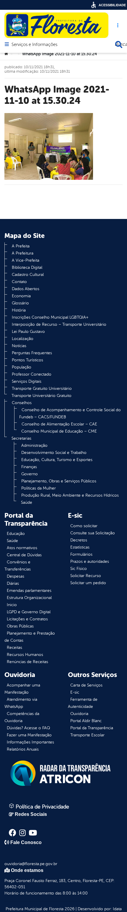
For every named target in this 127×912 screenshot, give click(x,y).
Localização (22, 338)
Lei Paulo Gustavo (28, 331)
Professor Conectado (31, 374)
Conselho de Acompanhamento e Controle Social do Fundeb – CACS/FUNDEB (70, 413)
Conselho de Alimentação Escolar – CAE (59, 424)
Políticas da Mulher (38, 488)
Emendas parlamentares (29, 590)
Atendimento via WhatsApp (20, 703)
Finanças (29, 467)
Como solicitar (83, 526)
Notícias (19, 346)
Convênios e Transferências (17, 565)
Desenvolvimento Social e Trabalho (54, 452)
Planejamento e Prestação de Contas (29, 637)
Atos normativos (22, 548)
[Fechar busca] (119, 44)
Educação (16, 533)
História (19, 310)
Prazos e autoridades (89, 561)
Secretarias (21, 438)
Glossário (20, 303)
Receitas (14, 647)
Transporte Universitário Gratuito (41, 395)
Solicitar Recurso (85, 575)
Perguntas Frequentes (32, 353)
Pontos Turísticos (27, 360)
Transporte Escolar (87, 735)
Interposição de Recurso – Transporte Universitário (59, 324)
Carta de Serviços (86, 685)
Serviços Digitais (26, 381)
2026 (69, 909)
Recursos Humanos (25, 654)
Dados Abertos (25, 289)
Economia (21, 296)
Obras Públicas (20, 626)
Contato (19, 281)
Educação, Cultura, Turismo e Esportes (56, 459)
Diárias (13, 583)
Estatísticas (79, 547)
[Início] (6, 54)
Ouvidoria (79, 713)
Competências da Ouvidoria (21, 717)
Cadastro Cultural (28, 274)
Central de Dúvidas (24, 555)
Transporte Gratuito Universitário (42, 388)
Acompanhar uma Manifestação (22, 689)
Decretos (78, 540)
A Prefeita (21, 246)
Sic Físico (78, 568)
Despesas (15, 576)
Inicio (12, 605)
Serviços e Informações (34, 44)
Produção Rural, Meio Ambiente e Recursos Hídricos (70, 495)
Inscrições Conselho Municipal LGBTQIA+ (50, 317)
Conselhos (22, 403)
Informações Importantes (30, 742)
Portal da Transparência (91, 728)
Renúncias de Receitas (27, 662)
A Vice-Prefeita (25, 260)
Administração (34, 445)
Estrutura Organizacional (29, 597)
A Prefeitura (22, 253)
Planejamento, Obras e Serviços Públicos (58, 481)
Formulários (81, 554)
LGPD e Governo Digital (29, 612)
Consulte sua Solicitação (92, 533)
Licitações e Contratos (27, 619)
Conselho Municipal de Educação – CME (59, 431)
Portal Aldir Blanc (86, 721)
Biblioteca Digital (27, 267)
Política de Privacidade (41, 807)
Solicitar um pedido (88, 583)
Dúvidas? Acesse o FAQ (28, 728)
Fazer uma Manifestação (29, 735)
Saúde (26, 502)
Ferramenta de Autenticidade (82, 703)
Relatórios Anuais (23, 749)
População (21, 367)
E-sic (74, 692)
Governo (29, 474)
